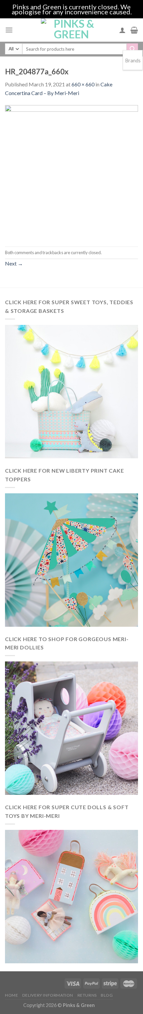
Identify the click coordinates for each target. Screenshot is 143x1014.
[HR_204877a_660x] (71, 171)
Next (14, 263)
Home (11, 995)
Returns (87, 995)
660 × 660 (83, 84)
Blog (107, 995)
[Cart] (134, 30)
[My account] (122, 30)
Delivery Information (47, 995)
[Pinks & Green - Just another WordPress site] (71, 30)
